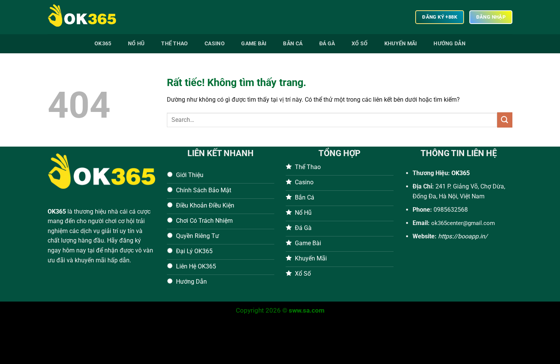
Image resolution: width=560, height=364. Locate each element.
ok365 (102, 43)
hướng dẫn (450, 43)
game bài (253, 43)
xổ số (360, 43)
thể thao (174, 43)
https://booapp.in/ (463, 236)
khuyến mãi (400, 43)
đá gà (327, 43)
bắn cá (292, 43)
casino (215, 43)
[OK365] (86, 17)
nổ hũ (136, 43)
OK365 (57, 211)
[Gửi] (504, 119)
